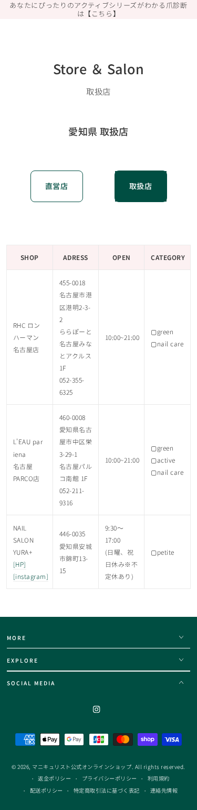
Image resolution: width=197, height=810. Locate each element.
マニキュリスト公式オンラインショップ (81, 767)
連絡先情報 (164, 790)
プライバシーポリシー (109, 778)
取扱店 (140, 186)
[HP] (19, 563)
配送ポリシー (46, 790)
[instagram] (31, 576)
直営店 (56, 186)
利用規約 (159, 778)
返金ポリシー (54, 778)
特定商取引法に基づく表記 (107, 790)
